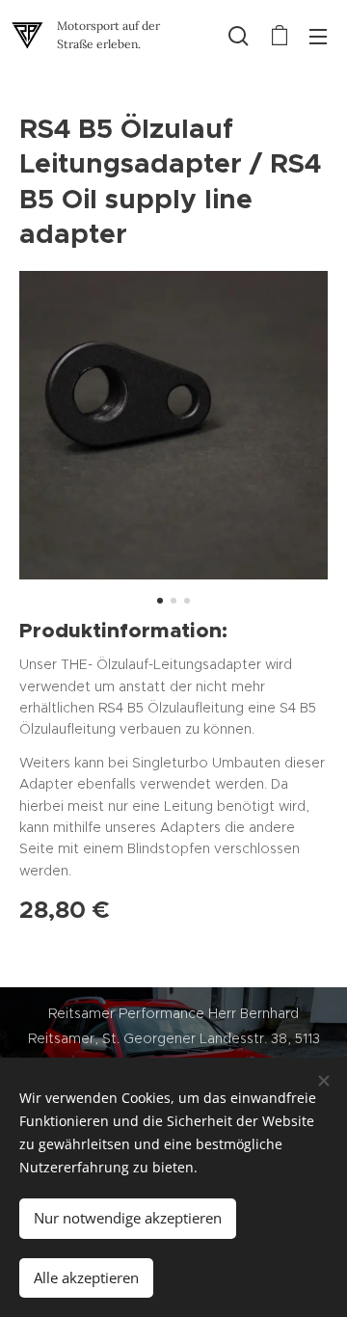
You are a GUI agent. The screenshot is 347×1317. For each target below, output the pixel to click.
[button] (238, 36)
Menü (318, 35)
